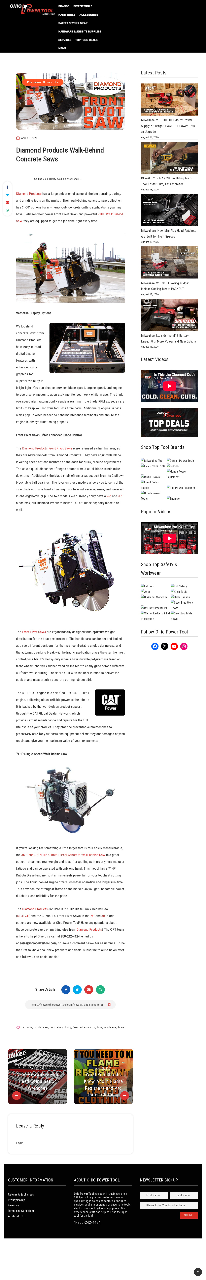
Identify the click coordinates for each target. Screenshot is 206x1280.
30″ (103, 916)
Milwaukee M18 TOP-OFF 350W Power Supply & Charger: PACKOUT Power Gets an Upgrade (168, 126)
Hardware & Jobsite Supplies (79, 31)
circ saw (27, 1027)
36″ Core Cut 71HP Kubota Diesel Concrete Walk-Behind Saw (63, 855)
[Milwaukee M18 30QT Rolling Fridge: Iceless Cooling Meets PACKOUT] (169, 263)
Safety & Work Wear (73, 23)
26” (109, 496)
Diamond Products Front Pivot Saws (47, 448)
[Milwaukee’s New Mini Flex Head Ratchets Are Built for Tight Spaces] (169, 211)
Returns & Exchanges (21, 1194)
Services (64, 40)
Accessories (88, 14)
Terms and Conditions (21, 1211)
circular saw (41, 1027)
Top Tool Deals (86, 40)
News (62, 48)
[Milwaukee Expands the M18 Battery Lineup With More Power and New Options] (169, 316)
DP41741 (23, 916)
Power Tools (82, 6)
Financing (14, 1205)
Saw (99, 1027)
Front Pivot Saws (34, 632)
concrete (55, 1027)
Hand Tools (66, 14)
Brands (63, 6)
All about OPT (16, 1216)
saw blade (110, 1027)
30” (120, 496)
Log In (20, 1143)
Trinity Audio (56, 179)
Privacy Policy (16, 1200)
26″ (92, 916)
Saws (120, 1027)
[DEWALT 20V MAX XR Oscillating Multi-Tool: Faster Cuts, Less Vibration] (169, 159)
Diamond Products (42, 82)
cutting (66, 1027)
